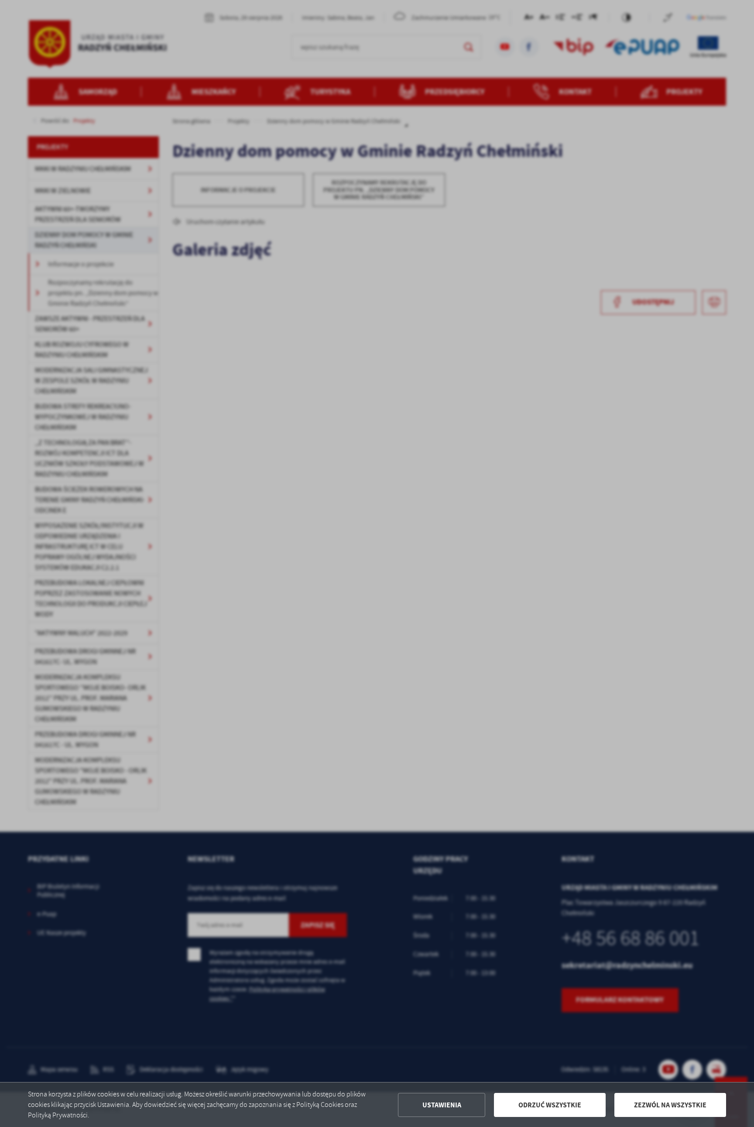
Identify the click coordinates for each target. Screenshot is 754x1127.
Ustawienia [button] (441, 1105)
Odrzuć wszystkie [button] (549, 1105)
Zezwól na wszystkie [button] (670, 1105)
